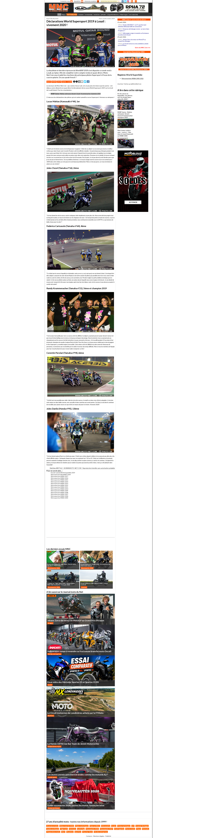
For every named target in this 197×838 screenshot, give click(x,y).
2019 (59, 82)
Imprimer (79, 81)
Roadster (70, 832)
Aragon (50, 623)
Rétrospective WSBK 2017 (59, 476)
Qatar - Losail (67, 82)
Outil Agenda (119, 829)
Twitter (125, 1)
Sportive (78, 832)
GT (133, 826)
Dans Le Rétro (95, 826)
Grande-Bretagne (142, 826)
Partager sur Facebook (88, 81)
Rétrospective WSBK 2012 (59, 485)
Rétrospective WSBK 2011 (59, 487)
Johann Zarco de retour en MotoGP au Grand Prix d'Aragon (132, 40)
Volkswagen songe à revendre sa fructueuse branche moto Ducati (133, 34)
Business (51, 716)
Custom (84, 587)
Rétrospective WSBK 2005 (59, 498)
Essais (50, 685)
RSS (132, 1)
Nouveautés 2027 (106, 829)
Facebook (123, 1)
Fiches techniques (124, 826)
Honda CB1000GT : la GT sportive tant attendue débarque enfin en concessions (132, 25)
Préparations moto (54, 746)
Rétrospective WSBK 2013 (59, 483)
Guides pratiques (54, 808)
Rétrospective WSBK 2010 (59, 489)
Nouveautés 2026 (54, 568)
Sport (49, 82)
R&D (63, 832)
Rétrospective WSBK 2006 (59, 496)
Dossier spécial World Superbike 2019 (63, 473)
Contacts (89, 836)
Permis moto (52, 777)
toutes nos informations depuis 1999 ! (88, 821)
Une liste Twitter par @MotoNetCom (129, 84)
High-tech (63, 829)
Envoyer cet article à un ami (82, 81)
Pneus (138, 829)
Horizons (72, 829)
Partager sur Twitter (85, 81)
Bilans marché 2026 (67, 826)
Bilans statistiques (81, 826)
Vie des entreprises (54, 654)
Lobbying (80, 829)
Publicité (108, 836)
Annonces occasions (90, 1)
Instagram (128, 1)
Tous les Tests (87, 832)
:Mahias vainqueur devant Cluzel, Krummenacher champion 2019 (76, 94)
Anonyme (71, 1)
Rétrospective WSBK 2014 (59, 482)
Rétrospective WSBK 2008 (59, 492)
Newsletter (77, 1)
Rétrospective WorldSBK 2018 (61, 474)
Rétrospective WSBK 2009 (59, 490)
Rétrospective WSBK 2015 (59, 480)
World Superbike (134, 74)
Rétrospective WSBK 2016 (59, 478)
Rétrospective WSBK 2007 (59, 494)
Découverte (105, 826)
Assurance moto (52, 826)
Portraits (145, 829)
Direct (136, 1)
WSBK (54, 82)
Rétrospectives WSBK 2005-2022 (132, 78)
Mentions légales (98, 836)
